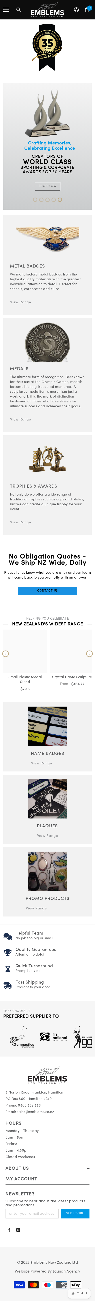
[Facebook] (9, 1230)
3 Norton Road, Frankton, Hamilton (34, 1092)
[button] (35, 200)
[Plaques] (47, 799)
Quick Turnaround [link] (34, 966)
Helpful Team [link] (29, 933)
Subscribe (75, 1213)
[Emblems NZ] (47, 146)
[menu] (6, 9)
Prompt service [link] (27, 971)
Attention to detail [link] (30, 954)
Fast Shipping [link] (29, 982)
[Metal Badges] (47, 239)
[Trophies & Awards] (47, 459)
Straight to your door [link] (32, 987)
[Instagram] (18, 1230)
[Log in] (76, 10)
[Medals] (47, 342)
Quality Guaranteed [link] (36, 949)
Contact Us (47, 590)
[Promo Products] (47, 871)
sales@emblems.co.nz (35, 1112)
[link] (7, 936)
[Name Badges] (47, 726)
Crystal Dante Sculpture (72, 677)
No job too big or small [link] (34, 938)
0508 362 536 (29, 1105)
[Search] (18, 9)
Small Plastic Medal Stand (25, 679)
